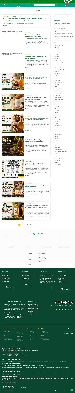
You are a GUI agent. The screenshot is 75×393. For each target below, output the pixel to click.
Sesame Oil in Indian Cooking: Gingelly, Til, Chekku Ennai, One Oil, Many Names (36, 118)
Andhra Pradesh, (21, 365)
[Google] (56, 302)
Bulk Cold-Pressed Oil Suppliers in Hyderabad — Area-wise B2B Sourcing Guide (24, 18)
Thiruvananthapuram (34, 367)
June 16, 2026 (35, 203)
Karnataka (13, 365)
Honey (34, 378)
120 (27, 224)
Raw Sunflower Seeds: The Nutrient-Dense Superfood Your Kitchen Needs (36, 35)
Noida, (26, 367)
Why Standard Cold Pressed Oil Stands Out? (13, 349)
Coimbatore (51, 367)
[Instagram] (65, 302)
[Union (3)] (65, 1)
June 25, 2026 (35, 116)
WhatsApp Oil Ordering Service (8, 387)
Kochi (43, 367)
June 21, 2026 (35, 161)
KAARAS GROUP (10, 390)
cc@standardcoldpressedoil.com (67, 331)
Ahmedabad (22, 367)
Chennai (4, 361)
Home (36, 10)
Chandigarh (29, 367)
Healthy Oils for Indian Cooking (30, 75)
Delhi (11, 367)
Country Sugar (38, 378)
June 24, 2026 (31, 137)
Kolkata (18, 367)
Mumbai (13, 367)
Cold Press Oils (28, 32)
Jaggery (42, 378)
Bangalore (30, 361)
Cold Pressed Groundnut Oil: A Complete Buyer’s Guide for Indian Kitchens (36, 77)
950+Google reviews (11, 355)
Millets (46, 378)
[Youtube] (59, 302)
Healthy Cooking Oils (6, 16)
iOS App (12, 1)
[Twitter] (69, 302)
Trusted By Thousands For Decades (11, 371)
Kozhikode (40, 367)
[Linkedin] (72, 302)
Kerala (17, 365)
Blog (39, 10)
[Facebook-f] (62, 302)
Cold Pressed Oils (27, 378)
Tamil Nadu (9, 365)
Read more (5, 25)
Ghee (32, 378)
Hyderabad (9, 361)
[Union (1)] (68, 1)
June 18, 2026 (35, 183)
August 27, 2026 (33, 32)
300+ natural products (10, 357)
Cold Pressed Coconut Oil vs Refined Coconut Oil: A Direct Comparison (34, 164)
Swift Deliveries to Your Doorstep (11, 359)
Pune (16, 367)
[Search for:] (63, 15)
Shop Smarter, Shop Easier (9, 382)
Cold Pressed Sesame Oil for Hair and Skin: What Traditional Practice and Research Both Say (36, 207)
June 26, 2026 (37, 75)
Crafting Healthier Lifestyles (9, 376)
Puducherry (47, 367)
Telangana (26, 365)
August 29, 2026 (13, 16)
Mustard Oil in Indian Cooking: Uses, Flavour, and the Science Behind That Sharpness (35, 141)
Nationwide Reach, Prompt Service (11, 363)
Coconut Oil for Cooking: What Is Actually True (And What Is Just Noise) (36, 98)
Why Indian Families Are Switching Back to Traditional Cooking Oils (36, 185)
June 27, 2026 (35, 54)
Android (5, 1)
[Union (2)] (71, 1)
